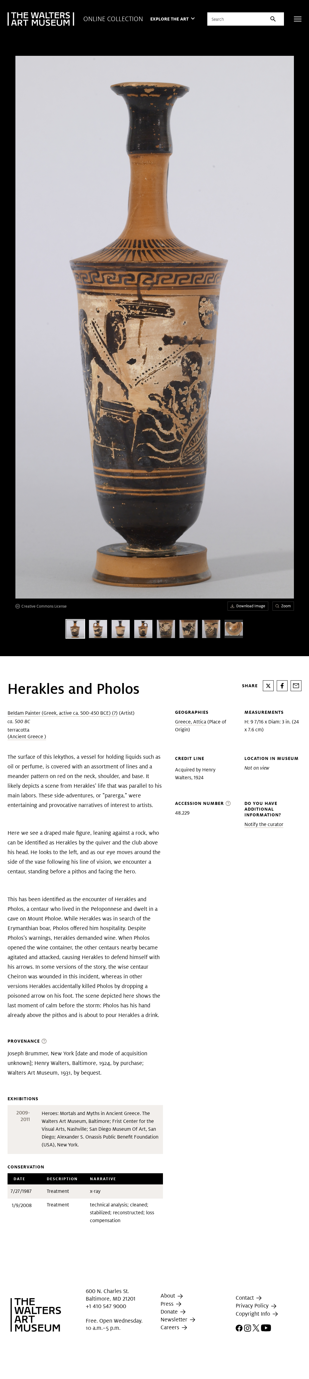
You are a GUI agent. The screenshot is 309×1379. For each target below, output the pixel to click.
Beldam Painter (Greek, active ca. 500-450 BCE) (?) (63, 713)
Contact (245, 1297)
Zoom (286, 605)
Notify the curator (263, 824)
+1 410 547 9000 (106, 1306)
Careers (171, 1327)
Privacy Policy (253, 1305)
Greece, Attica (190, 722)
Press (168, 1303)
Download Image (250, 605)
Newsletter (175, 1319)
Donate (170, 1311)
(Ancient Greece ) (27, 736)
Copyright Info (254, 1313)
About (169, 1295)
